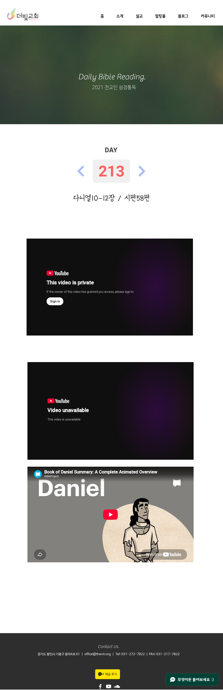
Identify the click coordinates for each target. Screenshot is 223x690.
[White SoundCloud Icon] (117, 686)
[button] (119, 16)
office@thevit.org (97, 654)
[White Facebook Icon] (100, 686)
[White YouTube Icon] (108, 686)
